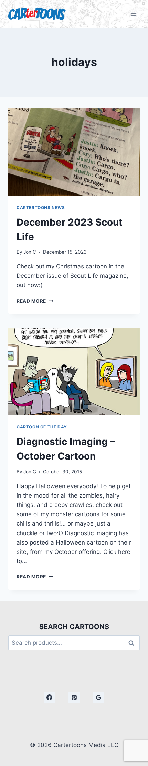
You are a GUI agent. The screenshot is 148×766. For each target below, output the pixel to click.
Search (133, 642)
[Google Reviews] (98, 697)
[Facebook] (49, 697)
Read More (35, 301)
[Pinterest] (74, 697)
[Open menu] (133, 13)
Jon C (29, 252)
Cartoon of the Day (42, 426)
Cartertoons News (41, 207)
